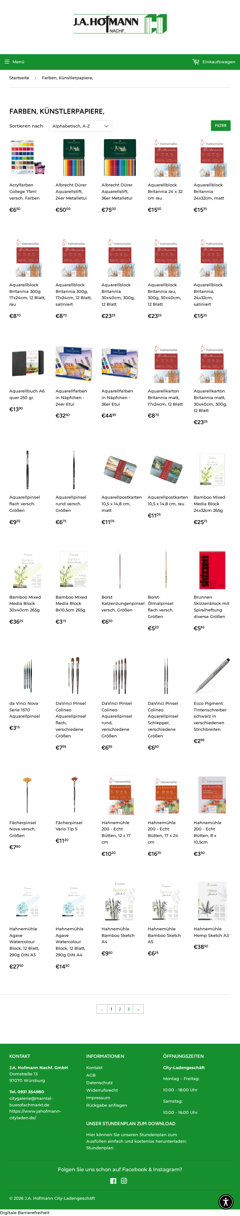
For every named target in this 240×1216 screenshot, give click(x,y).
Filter (221, 125)
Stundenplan (99, 1147)
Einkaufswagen (218, 61)
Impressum (98, 1097)
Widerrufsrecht (102, 1090)
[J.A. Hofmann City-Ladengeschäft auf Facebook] (113, 1181)
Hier (90, 1134)
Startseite (19, 77)
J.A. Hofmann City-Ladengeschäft (60, 1198)
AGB (91, 1075)
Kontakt (94, 1067)
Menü (18, 61)
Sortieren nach (26, 126)
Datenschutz (99, 1082)
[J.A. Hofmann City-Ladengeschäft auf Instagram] (124, 1181)
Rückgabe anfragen (106, 1105)
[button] (226, 1202)
